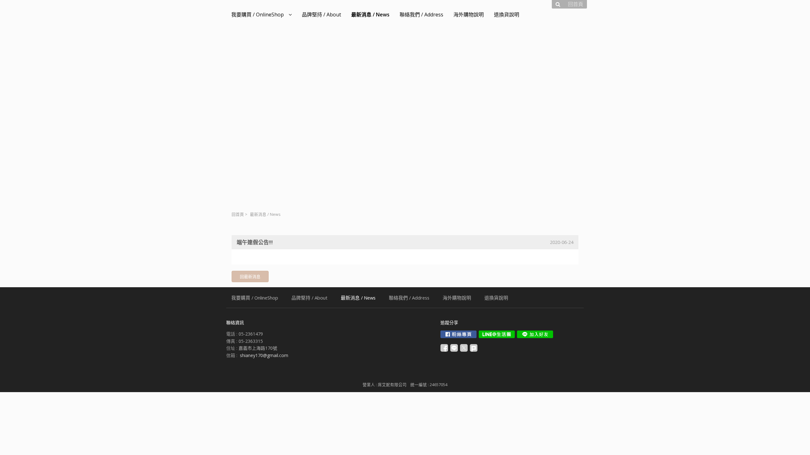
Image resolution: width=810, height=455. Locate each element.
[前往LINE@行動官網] (497, 334)
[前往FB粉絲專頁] (458, 334)
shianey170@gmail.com (264, 355)
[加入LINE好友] (535, 334)
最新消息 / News (265, 214)
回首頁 (238, 214)
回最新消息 (250, 276)
